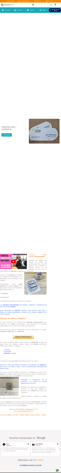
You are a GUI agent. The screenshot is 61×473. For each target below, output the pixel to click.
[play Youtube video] (13, 261)
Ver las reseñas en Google (31, 465)
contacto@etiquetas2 (24, 411)
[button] (33, 4)
